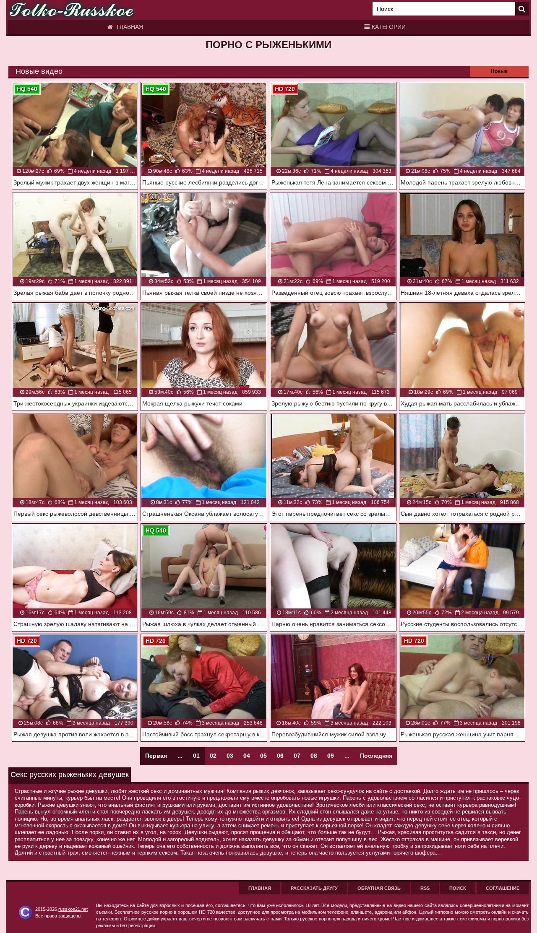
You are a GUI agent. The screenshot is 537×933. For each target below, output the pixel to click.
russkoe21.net (73, 909)
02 (213, 755)
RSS (425, 888)
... (346, 755)
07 (297, 755)
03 (230, 755)
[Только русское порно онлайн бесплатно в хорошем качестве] (71, 10)
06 (280, 755)
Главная (129, 26)
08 (313, 755)
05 (263, 755)
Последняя (376, 755)
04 (246, 755)
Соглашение (502, 888)
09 (330, 755)
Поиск (457, 888)
